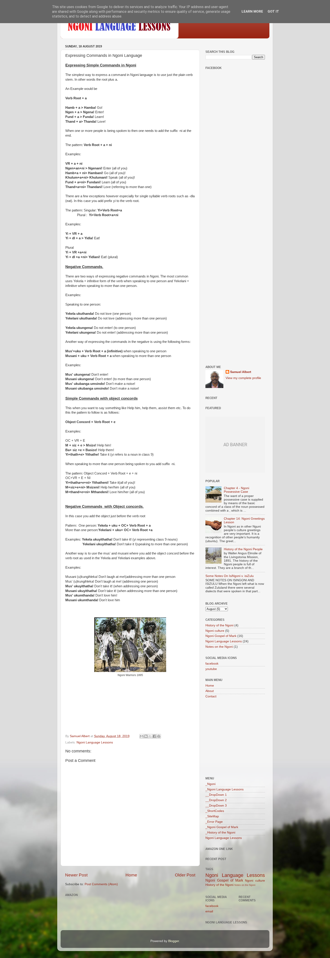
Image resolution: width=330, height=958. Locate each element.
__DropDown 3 (216, 805)
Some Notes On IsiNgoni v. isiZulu (229, 576)
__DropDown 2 (216, 800)
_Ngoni (210, 784)
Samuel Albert (240, 372)
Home (131, 875)
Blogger (173, 941)
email (209, 911)
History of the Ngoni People (243, 549)
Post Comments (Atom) (101, 884)
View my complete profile (243, 378)
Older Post (185, 875)
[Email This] (141, 736)
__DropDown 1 (216, 794)
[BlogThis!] (146, 736)
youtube (211, 669)
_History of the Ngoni (220, 832)
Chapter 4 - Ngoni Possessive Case (236, 489)
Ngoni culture (214, 630)
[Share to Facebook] (154, 736)
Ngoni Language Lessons (95, 742)
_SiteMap (212, 816)
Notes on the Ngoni (219, 646)
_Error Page (214, 821)
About (209, 691)
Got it (273, 11)
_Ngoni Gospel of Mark (221, 827)
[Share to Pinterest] (158, 736)
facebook (211, 663)
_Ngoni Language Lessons (224, 789)
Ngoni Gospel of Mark (220, 636)
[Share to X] (150, 736)
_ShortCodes (214, 811)
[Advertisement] (235, 149)
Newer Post (76, 875)
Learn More (252, 11)
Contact (210, 696)
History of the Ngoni (219, 625)
